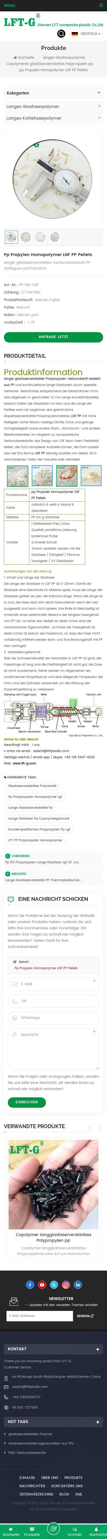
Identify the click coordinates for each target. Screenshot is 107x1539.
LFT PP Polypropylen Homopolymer (35, 840)
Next (99, 1127)
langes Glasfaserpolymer (64, 58)
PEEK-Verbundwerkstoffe (27, 1452)
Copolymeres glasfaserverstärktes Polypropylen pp (49, 64)
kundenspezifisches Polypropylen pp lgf (39, 829)
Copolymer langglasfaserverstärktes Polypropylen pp (53, 1237)
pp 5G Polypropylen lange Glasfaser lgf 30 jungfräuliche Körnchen (44, 862)
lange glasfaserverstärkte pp (30, 807)
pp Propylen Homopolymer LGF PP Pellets (46, 968)
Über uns (49, 1478)
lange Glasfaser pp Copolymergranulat (38, 818)
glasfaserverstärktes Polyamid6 (32, 786)
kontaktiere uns (67, 1486)
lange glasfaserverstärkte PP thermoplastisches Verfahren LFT (44, 880)
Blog (64, 1494)
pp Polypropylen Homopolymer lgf (35, 796)
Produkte (73, 1478)
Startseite (26, 58)
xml (78, 1494)
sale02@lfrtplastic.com (30, 1386)
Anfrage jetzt (54, 337)
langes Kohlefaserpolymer (34, 118)
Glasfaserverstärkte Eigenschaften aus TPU (41, 1443)
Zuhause (27, 1478)
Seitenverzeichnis (36, 1494)
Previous (90, 1127)
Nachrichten (32, 1486)
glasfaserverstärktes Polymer (30, 1434)
